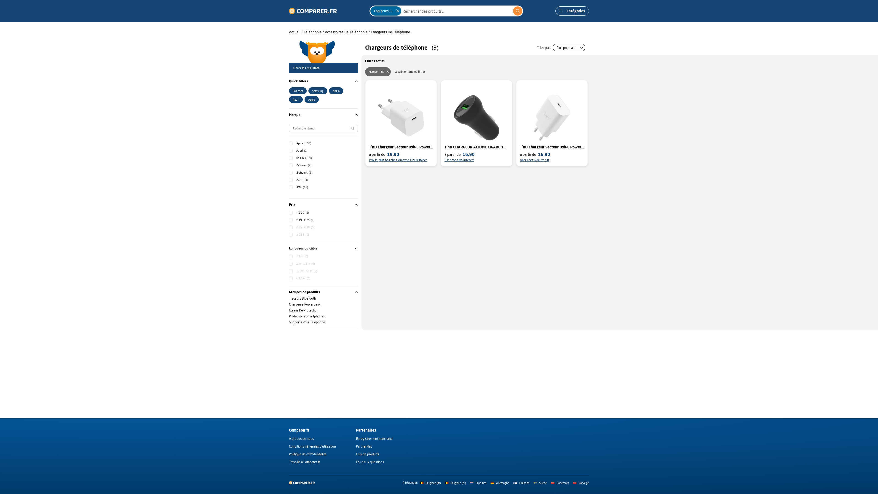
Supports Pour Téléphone (307, 322)
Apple (303, 143)
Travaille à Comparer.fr (304, 462)
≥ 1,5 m (303, 278)
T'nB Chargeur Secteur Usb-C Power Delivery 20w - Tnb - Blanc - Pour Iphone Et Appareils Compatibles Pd (552, 147)
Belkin (304, 158)
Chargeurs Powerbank (304, 304)
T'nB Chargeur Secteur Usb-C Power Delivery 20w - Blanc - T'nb (401, 147)
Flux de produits (367, 454)
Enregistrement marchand (374, 438)
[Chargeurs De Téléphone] (397, 11)
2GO (302, 180)
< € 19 (302, 212)
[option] (298, 90)
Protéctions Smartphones (307, 316)
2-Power (303, 165)
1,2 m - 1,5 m (306, 271)
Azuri (302, 150)
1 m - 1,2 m (305, 263)
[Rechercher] (517, 11)
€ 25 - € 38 (305, 227)
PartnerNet (364, 446)
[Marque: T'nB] (387, 71)
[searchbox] (323, 128)
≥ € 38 (302, 234)
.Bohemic (304, 172)
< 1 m (302, 256)
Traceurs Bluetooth (302, 298)
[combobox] (446, 10)
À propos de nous (301, 438)
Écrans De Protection (303, 310)
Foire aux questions (370, 462)
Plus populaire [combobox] (566, 48)
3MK (302, 187)
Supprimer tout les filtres (410, 71)
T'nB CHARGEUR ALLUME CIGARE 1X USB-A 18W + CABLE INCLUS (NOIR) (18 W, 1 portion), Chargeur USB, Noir (476, 147)
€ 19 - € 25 (305, 220)
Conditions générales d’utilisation (312, 446)
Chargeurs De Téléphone (390, 32)
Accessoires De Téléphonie (346, 32)
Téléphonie (313, 32)
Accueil (294, 32)
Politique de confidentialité (308, 454)
